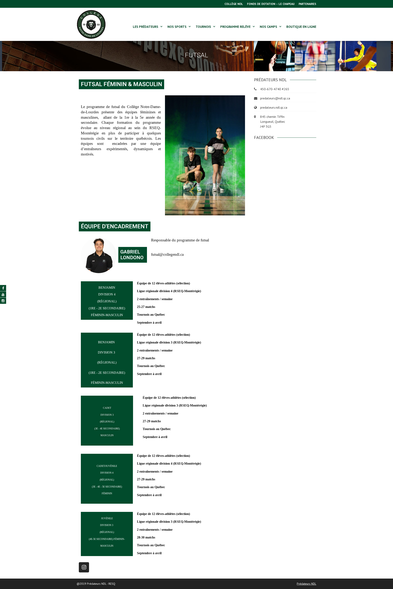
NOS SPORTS (176, 27)
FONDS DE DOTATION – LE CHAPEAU (271, 4)
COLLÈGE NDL (234, 4)
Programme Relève (235, 27)
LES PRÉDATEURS (145, 27)
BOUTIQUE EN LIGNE (301, 27)
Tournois (203, 27)
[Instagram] (84, 567)
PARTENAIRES (307, 4)
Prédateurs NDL (306, 584)
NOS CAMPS (268, 27)
